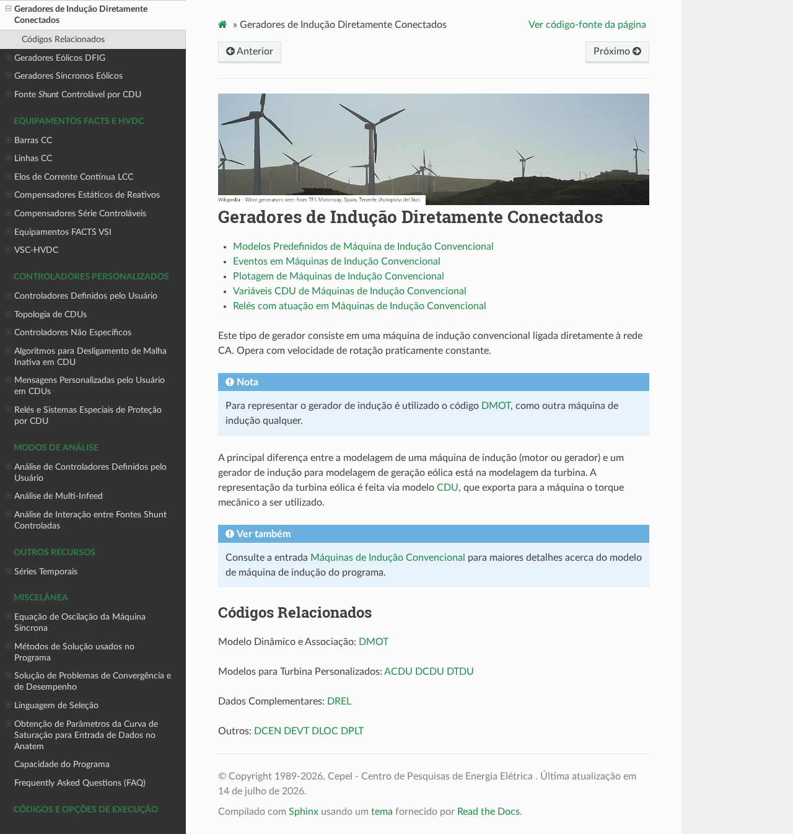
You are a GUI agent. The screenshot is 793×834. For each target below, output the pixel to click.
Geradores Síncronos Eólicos (68, 76)
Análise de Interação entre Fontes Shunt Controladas (90, 520)
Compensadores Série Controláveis (80, 213)
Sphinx (303, 812)
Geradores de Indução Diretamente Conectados (80, 14)
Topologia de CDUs (50, 314)
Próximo (613, 51)
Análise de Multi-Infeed (58, 496)
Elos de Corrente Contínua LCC (73, 177)
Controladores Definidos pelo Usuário (85, 296)
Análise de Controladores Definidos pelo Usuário (90, 472)
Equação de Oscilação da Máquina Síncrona (80, 622)
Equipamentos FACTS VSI (63, 232)
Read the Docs (488, 812)
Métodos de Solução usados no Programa (74, 652)
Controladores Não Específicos (72, 332)
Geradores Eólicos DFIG (59, 58)
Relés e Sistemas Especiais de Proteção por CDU (88, 415)
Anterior (254, 51)
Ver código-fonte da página (587, 25)
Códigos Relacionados (63, 39)
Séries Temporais (45, 571)
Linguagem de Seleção (56, 705)
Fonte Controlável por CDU (77, 94)
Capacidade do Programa (62, 764)
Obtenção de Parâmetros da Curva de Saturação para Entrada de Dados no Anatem (86, 735)
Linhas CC (33, 158)
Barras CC (33, 140)
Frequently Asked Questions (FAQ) (80, 783)
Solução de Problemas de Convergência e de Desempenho (92, 681)
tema (382, 812)
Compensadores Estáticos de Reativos (87, 195)
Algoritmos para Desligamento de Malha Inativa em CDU (90, 356)
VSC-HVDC (36, 250)
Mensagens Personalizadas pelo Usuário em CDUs (89, 385)
